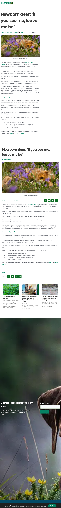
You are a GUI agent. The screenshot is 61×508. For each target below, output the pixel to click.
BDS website (20, 133)
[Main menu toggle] (58, 3)
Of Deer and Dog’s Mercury (9, 297)
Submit (44, 412)
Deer (3, 272)
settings (44, 506)
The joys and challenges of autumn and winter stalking (50, 298)
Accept (52, 505)
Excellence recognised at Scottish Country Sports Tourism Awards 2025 (30, 299)
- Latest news (6, 159)
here (11, 133)
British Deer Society (33, 205)
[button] (45, 200)
